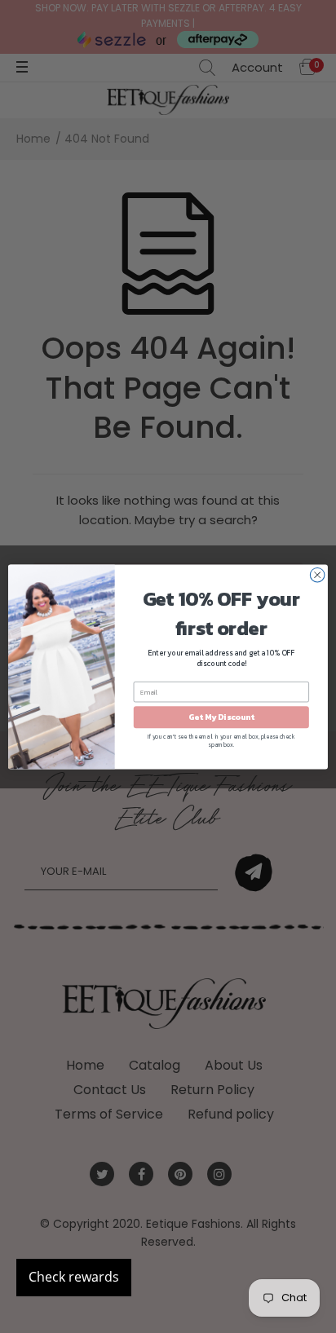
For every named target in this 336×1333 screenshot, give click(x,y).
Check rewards (74, 1277)
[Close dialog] (317, 574)
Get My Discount (221, 717)
